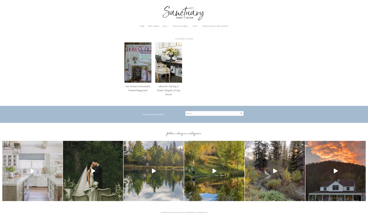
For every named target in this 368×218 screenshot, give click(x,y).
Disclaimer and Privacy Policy (153, 114)
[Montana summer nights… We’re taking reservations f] (335, 171)
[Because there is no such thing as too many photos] (154, 171)
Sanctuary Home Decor (178, 212)
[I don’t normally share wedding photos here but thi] (93, 171)
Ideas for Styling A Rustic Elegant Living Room (168, 90)
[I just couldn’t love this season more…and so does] (214, 171)
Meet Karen (153, 26)
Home (142, 26)
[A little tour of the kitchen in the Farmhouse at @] (32, 171)
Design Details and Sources (215, 26)
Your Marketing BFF (201, 212)
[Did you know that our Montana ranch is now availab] (275, 171)
